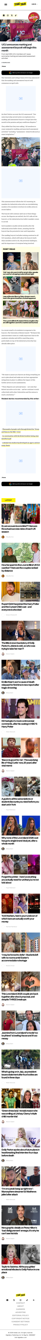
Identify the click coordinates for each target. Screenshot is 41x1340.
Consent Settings (21, 1322)
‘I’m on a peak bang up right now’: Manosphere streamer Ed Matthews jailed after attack (18, 1191)
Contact (20, 1303)
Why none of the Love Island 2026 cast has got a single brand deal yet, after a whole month (19, 841)
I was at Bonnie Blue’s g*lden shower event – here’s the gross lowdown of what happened (19, 297)
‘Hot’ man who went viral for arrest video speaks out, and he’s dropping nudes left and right (20, 273)
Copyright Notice (20, 1319)
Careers (20, 1309)
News (4, 66)
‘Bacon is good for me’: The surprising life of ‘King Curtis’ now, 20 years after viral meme (19, 763)
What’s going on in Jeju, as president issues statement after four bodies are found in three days (19, 1074)
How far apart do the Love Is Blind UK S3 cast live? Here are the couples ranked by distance (20, 568)
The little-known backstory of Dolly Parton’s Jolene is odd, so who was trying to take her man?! (18, 646)
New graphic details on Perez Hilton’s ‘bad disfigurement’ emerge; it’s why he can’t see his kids (20, 1230)
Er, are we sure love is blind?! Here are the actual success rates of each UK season (19, 529)
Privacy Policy (20, 1325)
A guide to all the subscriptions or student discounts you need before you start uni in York (20, 802)
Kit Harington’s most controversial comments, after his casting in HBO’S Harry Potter (19, 724)
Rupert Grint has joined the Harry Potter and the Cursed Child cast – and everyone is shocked (20, 607)
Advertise (20, 1312)
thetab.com (16, 1332)
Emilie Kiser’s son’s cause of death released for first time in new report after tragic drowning (20, 685)
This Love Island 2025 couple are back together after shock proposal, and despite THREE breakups (19, 997)
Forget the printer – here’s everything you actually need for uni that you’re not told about (20, 880)
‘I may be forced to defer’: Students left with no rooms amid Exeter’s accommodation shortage (19, 958)
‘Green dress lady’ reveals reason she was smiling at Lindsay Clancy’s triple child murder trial (19, 1113)
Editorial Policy (20, 1315)
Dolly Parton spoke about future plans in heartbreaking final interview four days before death (20, 1152)
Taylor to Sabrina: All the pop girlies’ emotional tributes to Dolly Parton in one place (20, 1269)
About (20, 1306)
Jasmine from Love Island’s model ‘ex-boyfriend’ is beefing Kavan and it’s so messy (19, 1036)
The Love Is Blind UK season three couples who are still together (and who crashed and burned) (20, 322)
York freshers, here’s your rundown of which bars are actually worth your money (19, 919)
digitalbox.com (22, 1337)
